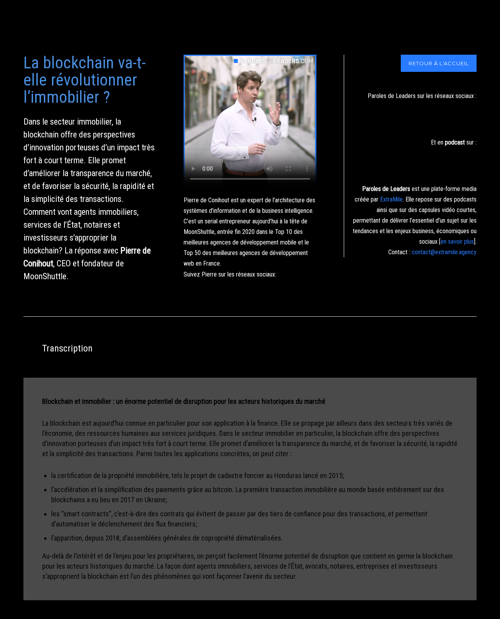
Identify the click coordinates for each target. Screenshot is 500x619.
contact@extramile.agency (444, 252)
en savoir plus (457, 241)
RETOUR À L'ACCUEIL (439, 63)
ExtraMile (391, 199)
